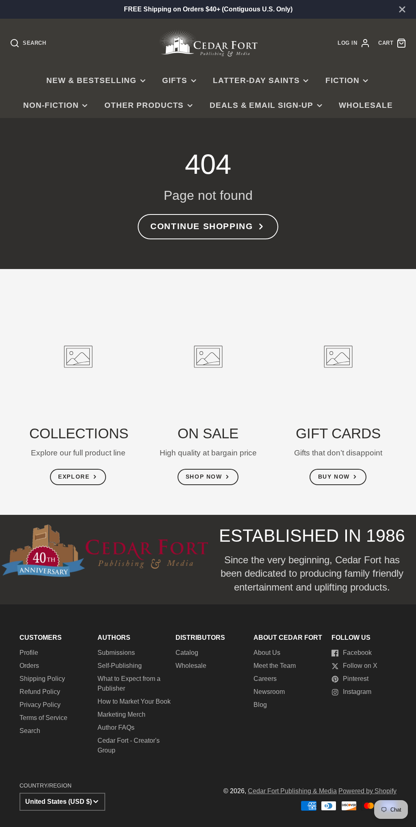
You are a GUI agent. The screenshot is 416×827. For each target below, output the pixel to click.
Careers (265, 678)
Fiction (342, 80)
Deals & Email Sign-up (261, 105)
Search (30, 730)
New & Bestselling (91, 80)
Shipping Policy (42, 678)
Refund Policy (40, 691)
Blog (260, 704)
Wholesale (366, 105)
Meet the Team (275, 665)
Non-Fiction (51, 105)
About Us (267, 652)
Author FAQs (116, 727)
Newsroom (269, 691)
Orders (29, 665)
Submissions (116, 652)
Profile (29, 652)
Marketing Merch (121, 714)
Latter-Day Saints (256, 80)
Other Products (144, 105)
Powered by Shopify (367, 791)
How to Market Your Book (134, 701)
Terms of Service (43, 717)
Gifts (174, 80)
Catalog (187, 652)
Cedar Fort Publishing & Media (292, 791)
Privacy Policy (40, 704)
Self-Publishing (120, 665)
